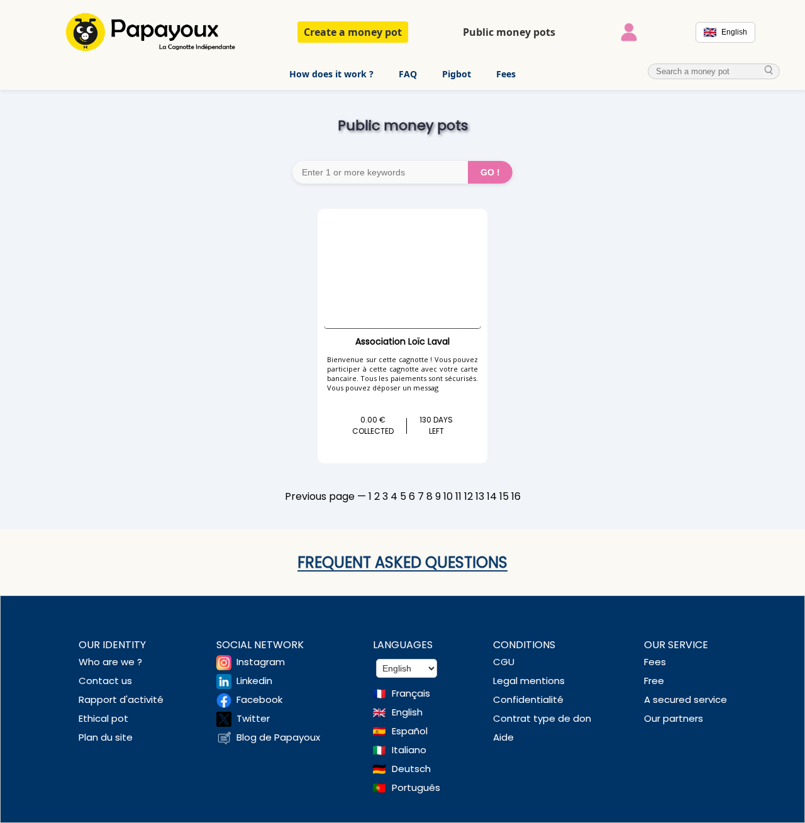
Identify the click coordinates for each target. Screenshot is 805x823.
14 (492, 496)
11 (458, 496)
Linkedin (254, 680)
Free (654, 680)
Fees (506, 74)
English (407, 712)
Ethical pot (103, 718)
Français (411, 693)
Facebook (259, 699)
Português (416, 787)
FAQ (408, 74)
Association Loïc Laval (402, 341)
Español (410, 730)
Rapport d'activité (121, 699)
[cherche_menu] (769, 70)
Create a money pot (353, 32)
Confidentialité (528, 699)
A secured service (685, 699)
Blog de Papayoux (278, 737)
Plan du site (106, 737)
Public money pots (509, 32)
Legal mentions (529, 680)
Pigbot (456, 74)
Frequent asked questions (402, 562)
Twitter (253, 718)
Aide (503, 737)
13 (479, 496)
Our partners (673, 718)
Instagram (260, 661)
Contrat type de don (542, 718)
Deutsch (411, 768)
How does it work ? (331, 74)
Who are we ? (110, 661)
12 (468, 496)
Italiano (409, 749)
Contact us (105, 680)
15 (504, 496)
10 (448, 496)
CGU (503, 661)
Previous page (320, 496)
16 (516, 496)
